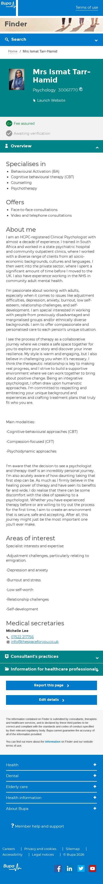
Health (12, 764)
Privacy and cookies (40, 849)
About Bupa (17, 808)
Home (13, 51)
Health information (24, 797)
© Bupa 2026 (73, 854)
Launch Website (51, 100)
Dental (12, 775)
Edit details (49, 700)
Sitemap (73, 849)
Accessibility (12, 854)
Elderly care (17, 786)
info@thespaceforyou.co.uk (34, 641)
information (52, 741)
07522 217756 (22, 637)
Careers (8, 849)
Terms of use (87, 7)
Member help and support (39, 826)
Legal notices (43, 854)
